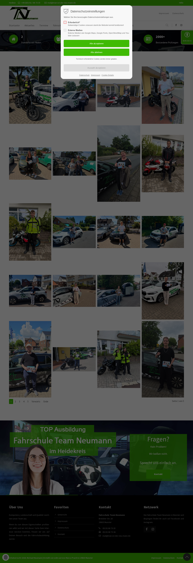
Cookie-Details (108, 75)
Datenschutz (84, 75)
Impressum (95, 75)
